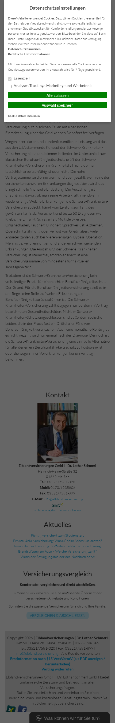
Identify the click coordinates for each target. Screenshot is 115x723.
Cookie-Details (17, 115)
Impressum (33, 115)
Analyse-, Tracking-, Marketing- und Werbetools (52, 85)
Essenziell (21, 78)
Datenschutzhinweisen (24, 49)
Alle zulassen (58, 95)
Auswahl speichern (58, 105)
